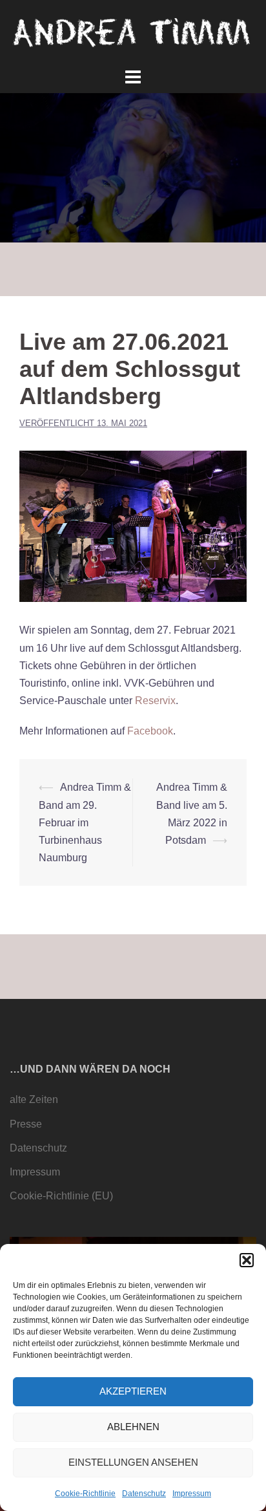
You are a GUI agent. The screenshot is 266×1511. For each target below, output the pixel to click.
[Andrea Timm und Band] (133, 32)
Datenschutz (144, 1493)
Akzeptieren (133, 1391)
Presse (26, 1124)
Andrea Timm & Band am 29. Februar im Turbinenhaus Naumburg (85, 822)
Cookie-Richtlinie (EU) (61, 1195)
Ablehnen (133, 1426)
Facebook (150, 730)
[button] (246, 1260)
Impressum (191, 1493)
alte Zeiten (34, 1099)
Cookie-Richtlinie (85, 1493)
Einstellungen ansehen (133, 1462)
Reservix (155, 700)
